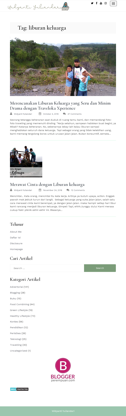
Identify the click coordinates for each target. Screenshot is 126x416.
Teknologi (15, 339)
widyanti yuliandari (23, 114)
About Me (16, 231)
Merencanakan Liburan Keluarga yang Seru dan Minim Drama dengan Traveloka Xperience (60, 105)
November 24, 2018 (52, 190)
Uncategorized (18, 350)
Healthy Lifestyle (20, 315)
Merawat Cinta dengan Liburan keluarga (47, 184)
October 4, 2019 (51, 114)
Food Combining (19, 304)
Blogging (15, 292)
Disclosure (16, 243)
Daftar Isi (15, 237)
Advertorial (16, 286)
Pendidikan (16, 327)
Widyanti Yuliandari (63, 411)
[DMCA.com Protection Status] (19, 389)
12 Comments (78, 190)
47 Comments (75, 114)
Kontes (14, 321)
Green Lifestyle (19, 310)
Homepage (16, 249)
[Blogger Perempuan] (63, 369)
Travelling (16, 344)
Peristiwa (15, 333)
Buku (13, 298)
